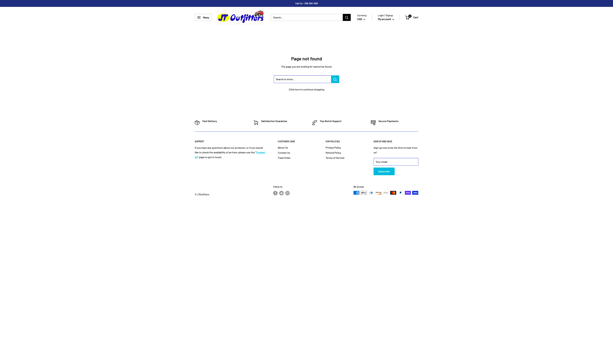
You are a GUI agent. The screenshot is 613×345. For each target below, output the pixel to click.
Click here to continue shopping (306, 89)
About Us (283, 147)
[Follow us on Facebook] (275, 193)
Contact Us (284, 152)
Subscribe (384, 171)
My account (385, 19)
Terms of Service (335, 157)
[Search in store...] (335, 79)
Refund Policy (333, 152)
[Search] (347, 17)
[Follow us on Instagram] (287, 193)
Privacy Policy (333, 147)
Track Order (284, 157)
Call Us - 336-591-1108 (306, 3)
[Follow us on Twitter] (281, 193)
